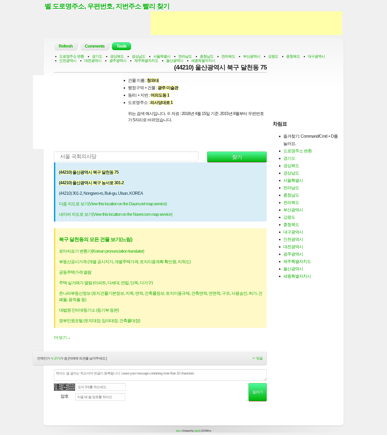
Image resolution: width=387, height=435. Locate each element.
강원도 (273, 56)
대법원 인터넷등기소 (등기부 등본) (89, 310)
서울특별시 (161, 56)
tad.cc (178, 430)
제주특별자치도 (146, 60)
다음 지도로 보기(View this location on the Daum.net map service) (113, 204)
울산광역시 (174, 60)
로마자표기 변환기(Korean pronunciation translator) (101, 251)
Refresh (66, 46)
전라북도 (228, 56)
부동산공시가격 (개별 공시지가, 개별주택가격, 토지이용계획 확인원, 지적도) (125, 261)
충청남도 (207, 56)
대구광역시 (316, 56)
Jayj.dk (197, 430)
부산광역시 (251, 56)
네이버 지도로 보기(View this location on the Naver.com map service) (115, 214)
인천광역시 (67, 60)
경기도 (97, 56)
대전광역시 (92, 60)
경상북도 (117, 56)
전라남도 (185, 56)
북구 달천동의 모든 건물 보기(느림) (95, 239)
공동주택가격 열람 (75, 272)
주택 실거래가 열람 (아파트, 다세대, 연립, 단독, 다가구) (106, 283)
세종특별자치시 (203, 60)
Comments (95, 46)
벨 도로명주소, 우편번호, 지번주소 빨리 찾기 (107, 6)
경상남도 (138, 56)
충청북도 (293, 56)
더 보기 (62, 337)
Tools (121, 46)
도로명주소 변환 (71, 56)
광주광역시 (117, 60)
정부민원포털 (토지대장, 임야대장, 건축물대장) (99, 320)
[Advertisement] (246, 23)
